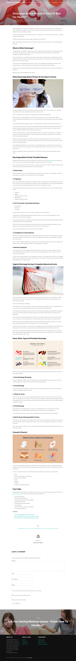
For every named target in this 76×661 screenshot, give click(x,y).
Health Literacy (28, 20)
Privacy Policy (25, 642)
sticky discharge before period (24, 528)
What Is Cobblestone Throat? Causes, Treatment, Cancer (27, 516)
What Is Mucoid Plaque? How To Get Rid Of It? (24, 514)
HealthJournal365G (18, 20)
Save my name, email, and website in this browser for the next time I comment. (27, 590)
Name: (13, 573)
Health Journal (13, 2)
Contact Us (24, 641)
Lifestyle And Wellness (42, 644)
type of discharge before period (52, 528)
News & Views (39, 2)
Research (47, 2)
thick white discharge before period (37, 528)
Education (30, 2)
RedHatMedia (29, 657)
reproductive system (51, 160)
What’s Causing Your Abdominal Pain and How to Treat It (27, 517)
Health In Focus (41, 641)
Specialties (54, 2)
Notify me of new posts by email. (19, 599)
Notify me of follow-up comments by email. (21, 595)
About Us (24, 639)
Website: (13, 584)
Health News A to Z (42, 642)
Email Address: (15, 579)
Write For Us (24, 644)
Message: (14, 560)
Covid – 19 (24, 2)
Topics (61, 2)
